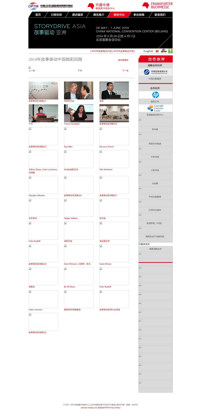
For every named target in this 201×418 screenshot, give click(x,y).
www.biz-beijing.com (89, 408)
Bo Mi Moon (69, 287)
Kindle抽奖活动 (71, 169)
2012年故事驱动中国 (123, 51)
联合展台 (98, 15)
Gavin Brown (105, 264)
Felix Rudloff (34, 241)
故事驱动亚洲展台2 (108, 124)
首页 (38, 15)
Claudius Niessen (37, 195)
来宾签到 (33, 218)
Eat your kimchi (106, 146)
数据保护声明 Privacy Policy (109, 408)
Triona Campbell (71, 124)
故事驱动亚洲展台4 (37, 264)
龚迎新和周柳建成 (72, 309)
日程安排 (56, 15)
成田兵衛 (68, 241)
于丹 (31, 124)
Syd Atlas (68, 146)
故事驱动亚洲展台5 (37, 332)
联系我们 (161, 15)
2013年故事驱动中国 (102, 51)
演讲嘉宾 (77, 15)
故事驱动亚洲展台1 (37, 101)
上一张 (32, 70)
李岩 (101, 101)
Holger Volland (71, 218)
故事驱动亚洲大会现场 (109, 309)
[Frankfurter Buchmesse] (157, 8)
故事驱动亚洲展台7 (108, 195)
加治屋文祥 (104, 241)
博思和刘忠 (69, 101)
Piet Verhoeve (105, 169)
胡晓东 (32, 287)
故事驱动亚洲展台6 (73, 195)
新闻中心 (119, 15)
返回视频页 (123, 60)
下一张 (125, 70)
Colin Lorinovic (35, 309)
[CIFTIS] (50, 9)
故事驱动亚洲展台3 (37, 146)
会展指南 (140, 15)
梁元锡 (102, 218)
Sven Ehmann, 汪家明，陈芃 (77, 264)
